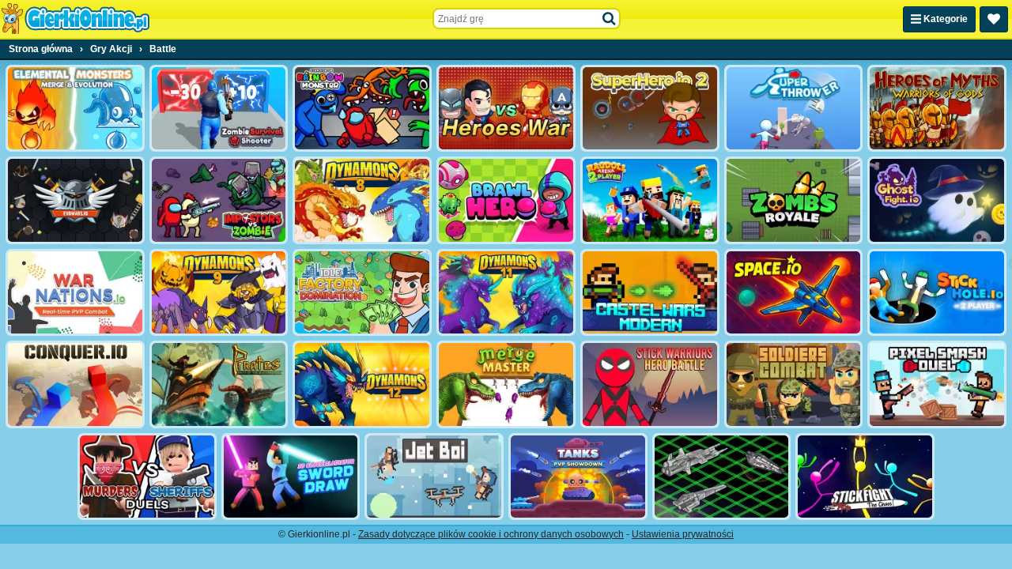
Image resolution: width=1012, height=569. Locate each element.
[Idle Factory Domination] (362, 292)
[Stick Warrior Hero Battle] (649, 384)
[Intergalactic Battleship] (721, 476)
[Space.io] (793, 292)
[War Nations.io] (75, 292)
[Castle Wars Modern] (649, 292)
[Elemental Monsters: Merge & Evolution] (75, 108)
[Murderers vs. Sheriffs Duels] (147, 476)
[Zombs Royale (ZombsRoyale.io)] (793, 199)
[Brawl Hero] (506, 199)
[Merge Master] (506, 384)
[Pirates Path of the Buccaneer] (219, 384)
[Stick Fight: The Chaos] (865, 476)
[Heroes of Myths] (936, 108)
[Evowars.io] (75, 199)
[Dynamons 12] (362, 384)
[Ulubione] (994, 19)
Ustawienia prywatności (683, 534)
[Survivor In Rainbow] (362, 108)
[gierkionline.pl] (75, 19)
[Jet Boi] (434, 476)
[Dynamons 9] (219, 292)
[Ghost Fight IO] (936, 199)
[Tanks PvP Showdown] (578, 476)
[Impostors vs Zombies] (219, 199)
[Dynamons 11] (506, 292)
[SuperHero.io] (506, 108)
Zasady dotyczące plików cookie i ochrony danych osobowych (491, 534)
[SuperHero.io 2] (649, 108)
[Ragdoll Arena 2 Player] (649, 199)
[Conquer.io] (75, 384)
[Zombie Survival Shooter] (219, 108)
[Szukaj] (609, 18)
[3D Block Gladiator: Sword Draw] (291, 476)
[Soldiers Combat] (793, 384)
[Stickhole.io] (936, 292)
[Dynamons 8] (362, 199)
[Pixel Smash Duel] (936, 384)
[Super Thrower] (793, 108)
